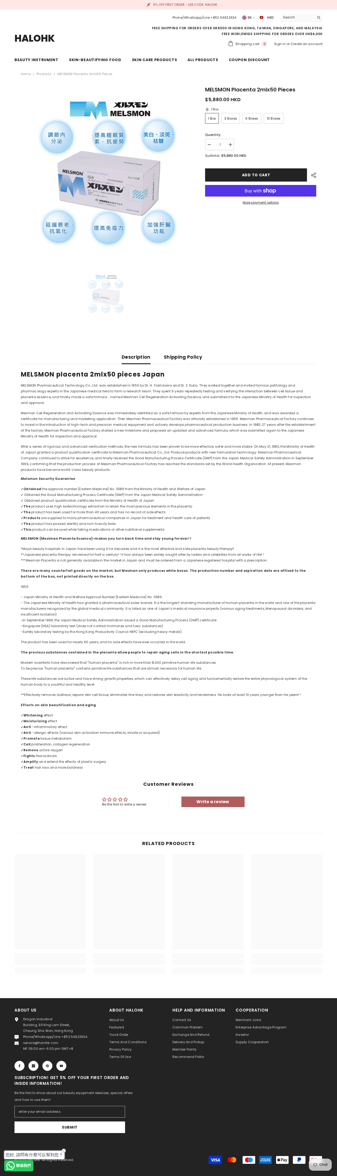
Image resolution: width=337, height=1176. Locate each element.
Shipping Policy (183, 357)
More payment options (261, 202)
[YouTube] (61, 1066)
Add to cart (255, 175)
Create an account (307, 44)
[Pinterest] (47, 1066)
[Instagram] (33, 1066)
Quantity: (213, 135)
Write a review (212, 802)
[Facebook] (19, 1066)
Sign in (280, 44)
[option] (105, 170)
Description (136, 357)
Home (26, 74)
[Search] (301, 17)
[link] (50, 962)
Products (44, 74)
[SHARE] (311, 175)
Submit (70, 1127)
